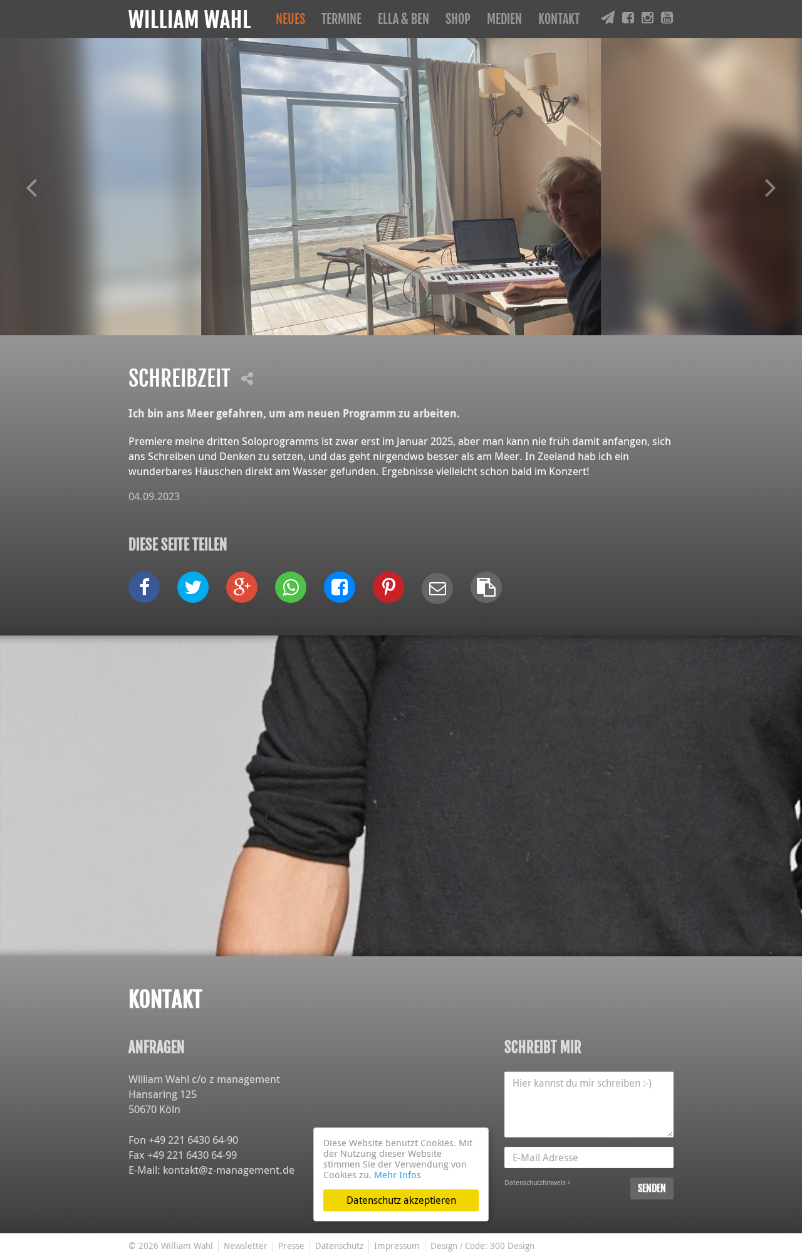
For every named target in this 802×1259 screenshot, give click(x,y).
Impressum (397, 1245)
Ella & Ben (403, 19)
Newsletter (246, 1245)
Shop (458, 19)
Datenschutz (339, 1245)
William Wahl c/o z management (204, 1079)
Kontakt (559, 19)
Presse (291, 1245)
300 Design (512, 1245)
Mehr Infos (397, 1174)
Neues (290, 19)
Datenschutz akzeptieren (401, 1200)
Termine (341, 19)
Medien (504, 19)
